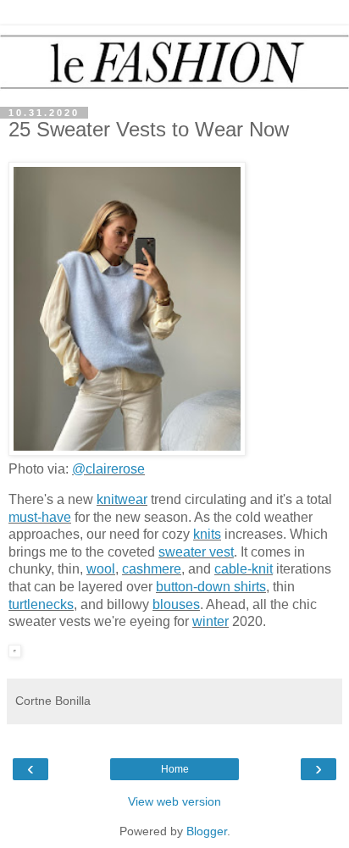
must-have (39, 517)
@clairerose (108, 469)
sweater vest (196, 552)
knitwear (122, 499)
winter (210, 621)
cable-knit (243, 569)
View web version (174, 801)
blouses (176, 604)
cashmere (151, 569)
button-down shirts (211, 586)
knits (207, 534)
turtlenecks (41, 604)
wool (100, 569)
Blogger (206, 831)
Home (175, 769)
